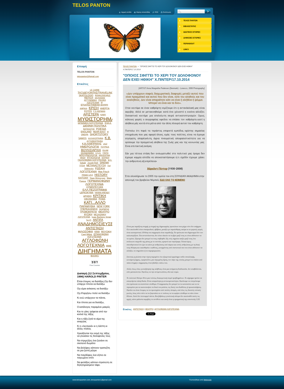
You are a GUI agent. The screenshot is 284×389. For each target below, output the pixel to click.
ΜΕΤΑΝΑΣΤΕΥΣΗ (96, 165)
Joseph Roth (92, 163)
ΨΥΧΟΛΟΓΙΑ (93, 158)
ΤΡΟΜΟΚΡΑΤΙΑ (88, 211)
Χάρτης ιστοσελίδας (143, 12)
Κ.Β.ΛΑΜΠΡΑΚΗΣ (91, 143)
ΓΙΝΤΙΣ (106, 153)
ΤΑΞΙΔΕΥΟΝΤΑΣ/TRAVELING (95, 92)
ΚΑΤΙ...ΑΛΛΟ (94, 202)
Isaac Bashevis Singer (101, 217)
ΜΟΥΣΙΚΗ (106, 232)
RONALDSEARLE (102, 95)
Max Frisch (103, 171)
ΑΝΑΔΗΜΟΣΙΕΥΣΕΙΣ (97, 224)
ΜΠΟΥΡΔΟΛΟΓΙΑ (88, 155)
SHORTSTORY (99, 134)
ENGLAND (86, 132)
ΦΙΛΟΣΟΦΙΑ (85, 231)
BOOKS (95, 256)
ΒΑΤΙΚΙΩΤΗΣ (89, 129)
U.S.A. (98, 153)
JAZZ (105, 144)
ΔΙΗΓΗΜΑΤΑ (95, 251)
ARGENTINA (104, 155)
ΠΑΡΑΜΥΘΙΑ (87, 206)
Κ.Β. (108, 138)
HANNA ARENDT (102, 193)
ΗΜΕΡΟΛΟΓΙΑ (89, 146)
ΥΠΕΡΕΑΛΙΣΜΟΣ (89, 209)
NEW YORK (103, 206)
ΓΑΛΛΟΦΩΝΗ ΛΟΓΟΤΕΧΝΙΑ (92, 160)
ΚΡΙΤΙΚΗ (99, 196)
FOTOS (88, 111)
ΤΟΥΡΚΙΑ (105, 147)
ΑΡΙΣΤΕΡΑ (91, 114)
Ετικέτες (127, 309)
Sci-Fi (88, 220)
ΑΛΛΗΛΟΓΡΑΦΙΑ (95, 138)
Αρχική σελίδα (126, 12)
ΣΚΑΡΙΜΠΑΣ (104, 209)
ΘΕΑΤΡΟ (149, 309)
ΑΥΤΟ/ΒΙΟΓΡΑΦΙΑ (95, 141)
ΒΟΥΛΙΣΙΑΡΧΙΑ (91, 150)
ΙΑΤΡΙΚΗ (105, 158)
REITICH (88, 98)
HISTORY (101, 174)
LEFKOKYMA (86, 192)
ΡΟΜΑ (102, 199)
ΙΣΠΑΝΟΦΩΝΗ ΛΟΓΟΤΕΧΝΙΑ (98, 235)
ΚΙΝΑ (97, 232)
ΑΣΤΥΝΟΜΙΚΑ (90, 100)
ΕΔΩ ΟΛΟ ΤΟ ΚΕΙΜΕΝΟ (172, 180)
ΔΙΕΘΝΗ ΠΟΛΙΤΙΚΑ (94, 125)
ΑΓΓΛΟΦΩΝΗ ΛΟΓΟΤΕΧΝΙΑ (167, 309)
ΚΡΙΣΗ (94, 108)
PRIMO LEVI (87, 175)
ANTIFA (98, 219)
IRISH (82, 158)
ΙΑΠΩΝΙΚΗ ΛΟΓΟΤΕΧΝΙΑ (90, 123)
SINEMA (104, 162)
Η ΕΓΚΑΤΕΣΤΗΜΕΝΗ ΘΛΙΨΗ (94, 103)
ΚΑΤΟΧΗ (83, 178)
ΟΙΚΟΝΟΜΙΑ (90, 199)
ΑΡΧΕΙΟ (87, 196)
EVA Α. (108, 123)
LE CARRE (95, 90)
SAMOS (82, 138)
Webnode (208, 380)
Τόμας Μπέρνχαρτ (97, 178)
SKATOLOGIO (86, 95)
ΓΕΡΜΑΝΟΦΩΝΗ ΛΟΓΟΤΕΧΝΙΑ (97, 182)
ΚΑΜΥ (103, 115)
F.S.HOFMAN (99, 111)
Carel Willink (86, 234)
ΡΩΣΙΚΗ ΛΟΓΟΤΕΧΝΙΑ (92, 170)
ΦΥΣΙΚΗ (88, 214)
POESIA (101, 128)
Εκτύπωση (167, 12)
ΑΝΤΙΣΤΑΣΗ (138, 309)
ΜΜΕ (108, 246)
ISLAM (105, 150)
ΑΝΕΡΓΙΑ (104, 108)
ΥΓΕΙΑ (82, 166)
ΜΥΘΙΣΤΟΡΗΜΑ (96, 119)
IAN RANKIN (100, 98)
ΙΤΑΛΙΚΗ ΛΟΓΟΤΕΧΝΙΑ (96, 101)
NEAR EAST (99, 132)
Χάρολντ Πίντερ (157, 168)
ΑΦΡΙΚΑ (83, 108)
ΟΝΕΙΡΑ (84, 134)
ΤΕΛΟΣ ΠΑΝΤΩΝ (130, 66)
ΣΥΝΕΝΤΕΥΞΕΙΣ (94, 187)
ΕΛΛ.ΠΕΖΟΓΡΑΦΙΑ (95, 189)
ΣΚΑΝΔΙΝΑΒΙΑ (87, 153)
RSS (156, 12)
